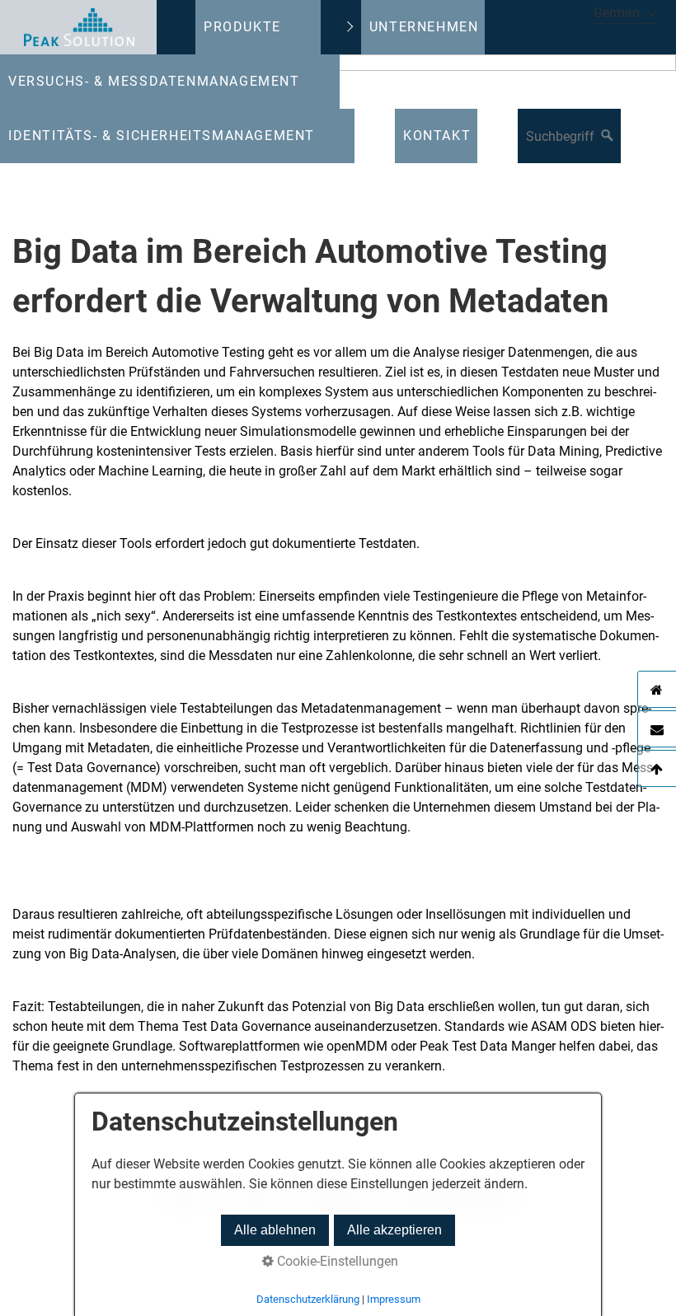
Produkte (242, 27)
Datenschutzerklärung (307, 1299)
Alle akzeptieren (394, 1230)
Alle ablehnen (275, 1230)
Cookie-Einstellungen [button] (336, 1261)
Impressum (393, 1299)
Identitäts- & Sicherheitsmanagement (161, 135)
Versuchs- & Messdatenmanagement (154, 81)
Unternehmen (424, 27)
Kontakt (437, 135)
